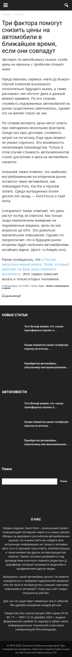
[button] (66, 5)
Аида (41, 285)
